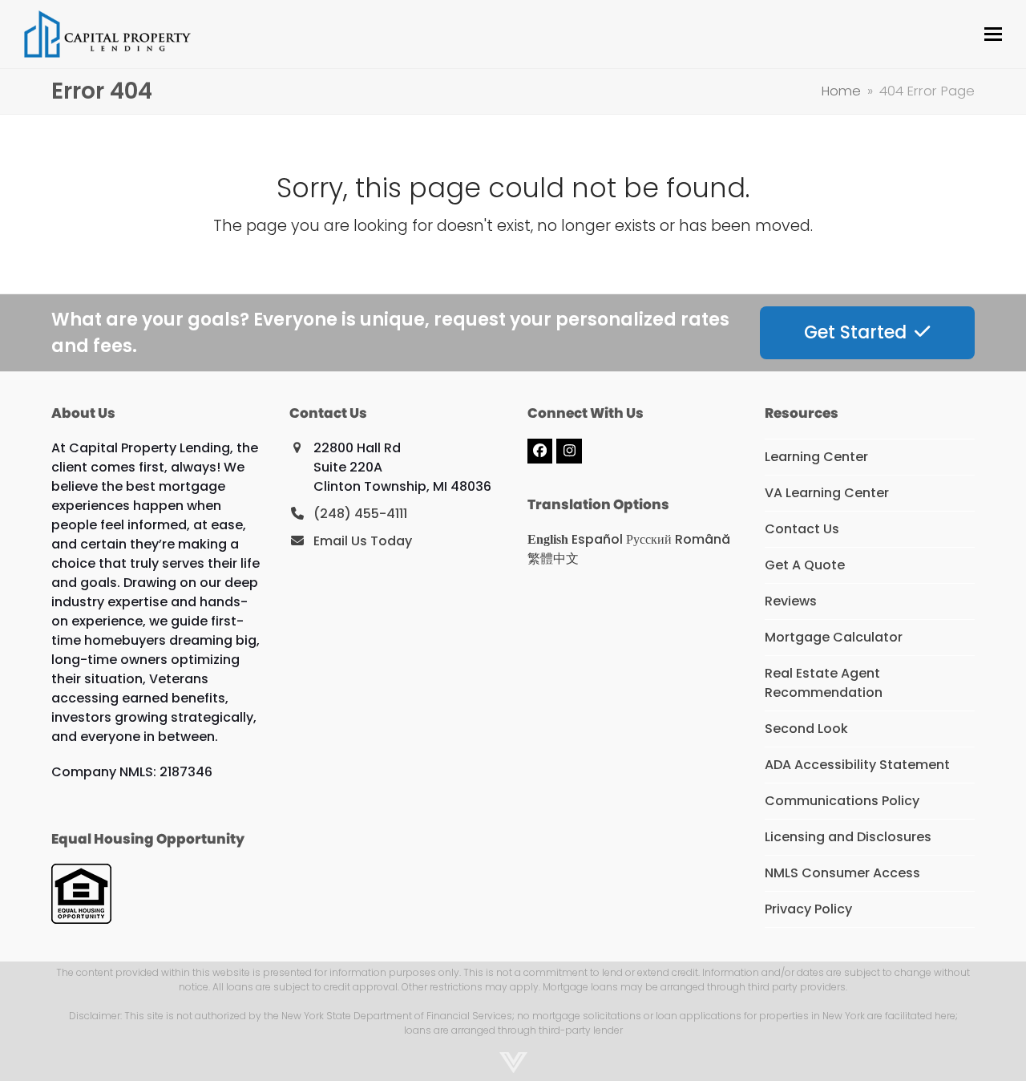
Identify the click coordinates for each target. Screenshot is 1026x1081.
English (547, 539)
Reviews (791, 601)
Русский (649, 539)
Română (702, 539)
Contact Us (802, 529)
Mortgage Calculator (834, 637)
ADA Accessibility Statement (857, 764)
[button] (993, 34)
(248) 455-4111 (360, 513)
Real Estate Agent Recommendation (824, 683)
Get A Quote (805, 565)
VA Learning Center (827, 493)
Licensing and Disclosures (848, 837)
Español (597, 539)
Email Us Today (362, 541)
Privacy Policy (808, 909)
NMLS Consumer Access (842, 873)
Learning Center (816, 456)
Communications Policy (842, 801)
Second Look (806, 728)
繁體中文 (553, 558)
